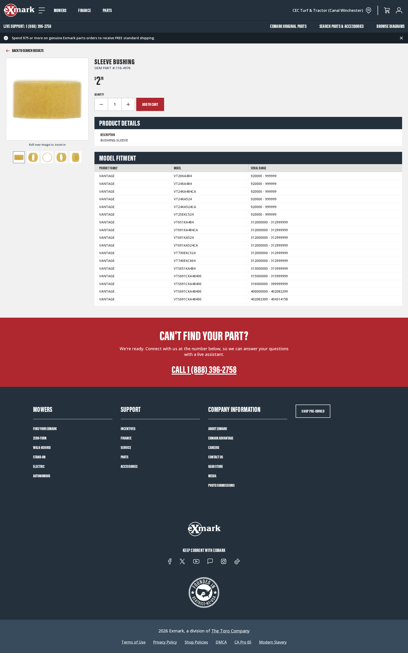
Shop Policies (196, 642)
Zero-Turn (40, 438)
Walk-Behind (42, 447)
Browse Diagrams (390, 26)
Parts (107, 10)
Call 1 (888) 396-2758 (204, 369)
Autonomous (41, 476)
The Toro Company (230, 631)
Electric (39, 466)
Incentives (128, 428)
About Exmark (217, 428)
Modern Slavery (273, 642)
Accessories (129, 466)
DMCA (221, 642)
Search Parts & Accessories (341, 26)
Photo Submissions (221, 485)
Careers (213, 447)
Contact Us (215, 457)
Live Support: (27, 26)
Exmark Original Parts (288, 26)
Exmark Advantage (220, 438)
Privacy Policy (165, 642)
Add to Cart (150, 104)
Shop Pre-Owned (313, 411)
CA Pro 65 (242, 642)
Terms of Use (133, 642)
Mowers (60, 10)
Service (126, 447)
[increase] (128, 104)
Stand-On (39, 457)
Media (212, 476)
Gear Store (215, 466)
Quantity (99, 95)
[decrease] (101, 104)
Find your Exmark (45, 428)
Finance (84, 10)
